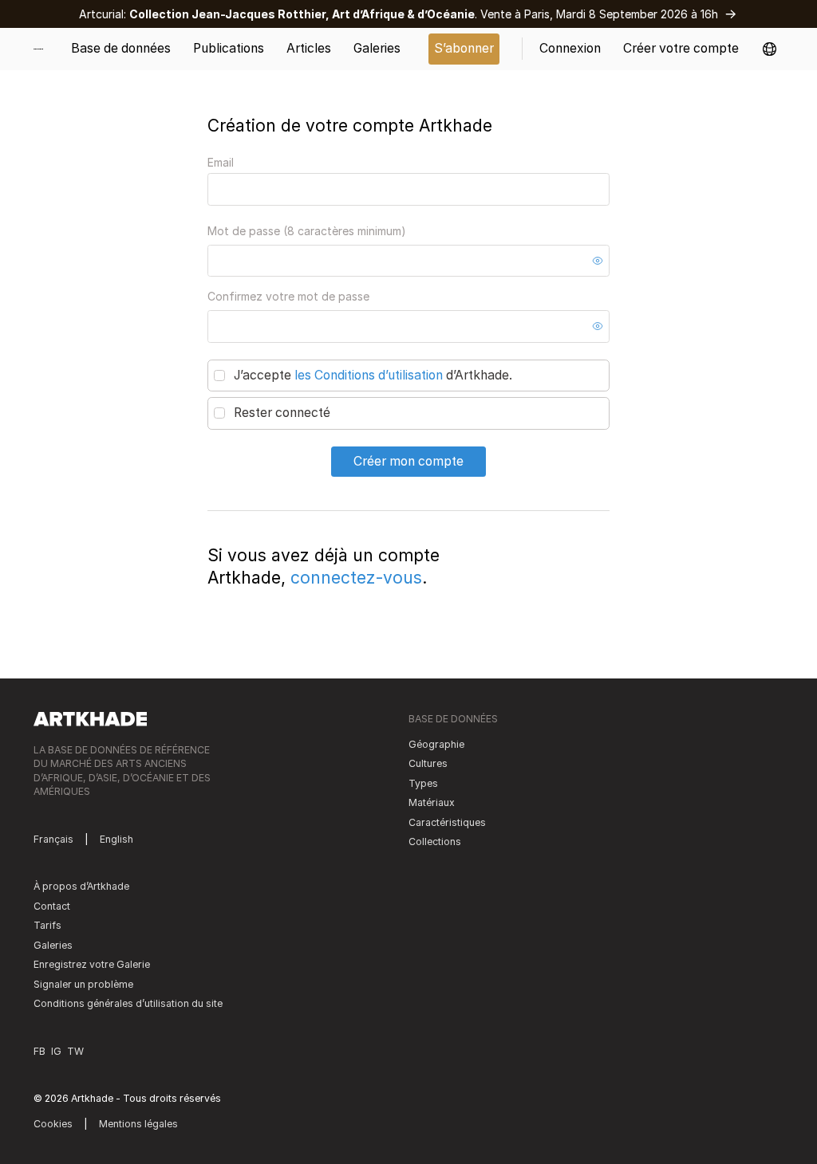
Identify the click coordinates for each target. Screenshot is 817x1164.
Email (220, 162)
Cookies (53, 1124)
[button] (769, 49)
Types (423, 783)
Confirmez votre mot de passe (288, 296)
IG (56, 1051)
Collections (434, 841)
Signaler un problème (83, 984)
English (116, 839)
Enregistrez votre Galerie (92, 964)
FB (39, 1051)
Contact (52, 906)
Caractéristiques (447, 822)
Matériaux (431, 802)
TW (75, 1051)
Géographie (436, 744)
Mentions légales (138, 1124)
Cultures (428, 763)
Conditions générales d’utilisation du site (128, 1003)
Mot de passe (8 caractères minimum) (306, 231)
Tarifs (47, 925)
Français (53, 839)
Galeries (53, 945)
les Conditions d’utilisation (368, 375)
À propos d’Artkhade (81, 886)
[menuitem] (44, 49)
